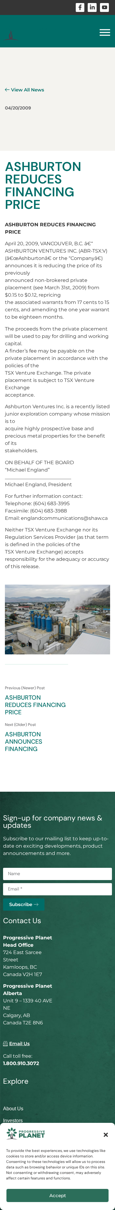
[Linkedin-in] (92, 7)
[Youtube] (104, 7)
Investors (13, 1120)
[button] (106, 1135)
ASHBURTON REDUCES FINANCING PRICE (35, 705)
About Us (13, 1108)
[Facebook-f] (80, 7)
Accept (57, 1195)
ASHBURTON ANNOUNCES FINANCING (23, 741)
